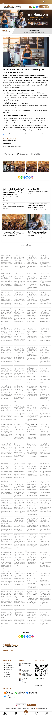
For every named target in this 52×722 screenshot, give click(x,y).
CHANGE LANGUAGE (22, 705)
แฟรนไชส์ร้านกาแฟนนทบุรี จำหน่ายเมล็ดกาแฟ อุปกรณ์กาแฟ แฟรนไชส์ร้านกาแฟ (6, 594)
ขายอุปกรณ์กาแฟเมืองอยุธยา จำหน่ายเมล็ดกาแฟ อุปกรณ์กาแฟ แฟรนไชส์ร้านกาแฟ (45, 575)
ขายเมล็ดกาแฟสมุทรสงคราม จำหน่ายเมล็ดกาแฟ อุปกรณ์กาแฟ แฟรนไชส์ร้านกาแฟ (45, 350)
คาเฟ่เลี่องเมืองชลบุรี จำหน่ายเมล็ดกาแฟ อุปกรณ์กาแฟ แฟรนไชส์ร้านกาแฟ (32, 388)
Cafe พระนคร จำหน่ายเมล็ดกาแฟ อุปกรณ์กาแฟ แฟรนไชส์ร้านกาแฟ (45, 407)
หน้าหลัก (5, 714)
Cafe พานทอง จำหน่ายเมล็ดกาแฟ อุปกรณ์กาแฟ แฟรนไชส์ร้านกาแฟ (32, 349)
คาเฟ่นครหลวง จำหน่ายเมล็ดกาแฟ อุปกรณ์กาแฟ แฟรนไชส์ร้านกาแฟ (32, 294)
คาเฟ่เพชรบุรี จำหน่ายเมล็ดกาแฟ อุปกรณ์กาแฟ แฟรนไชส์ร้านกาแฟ (32, 593)
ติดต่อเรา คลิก (45, 6)
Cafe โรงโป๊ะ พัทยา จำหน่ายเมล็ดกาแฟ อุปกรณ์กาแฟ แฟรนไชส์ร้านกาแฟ (6, 388)
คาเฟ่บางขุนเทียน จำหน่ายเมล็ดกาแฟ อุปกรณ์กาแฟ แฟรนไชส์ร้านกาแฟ (6, 574)
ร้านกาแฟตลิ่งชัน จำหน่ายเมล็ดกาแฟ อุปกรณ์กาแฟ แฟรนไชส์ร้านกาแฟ (45, 294)
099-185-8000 (45, 7)
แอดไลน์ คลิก (22, 153)
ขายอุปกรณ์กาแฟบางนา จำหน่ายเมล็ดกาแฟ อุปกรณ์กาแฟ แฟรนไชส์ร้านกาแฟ (45, 275)
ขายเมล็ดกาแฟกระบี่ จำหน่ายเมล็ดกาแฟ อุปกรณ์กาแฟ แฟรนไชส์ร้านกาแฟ (6, 369)
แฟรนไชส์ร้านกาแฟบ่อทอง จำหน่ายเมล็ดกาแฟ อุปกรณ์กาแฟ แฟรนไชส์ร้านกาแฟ (45, 311)
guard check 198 (9, 204)
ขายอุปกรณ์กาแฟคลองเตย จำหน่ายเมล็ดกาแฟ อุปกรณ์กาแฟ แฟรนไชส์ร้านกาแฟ (19, 484)
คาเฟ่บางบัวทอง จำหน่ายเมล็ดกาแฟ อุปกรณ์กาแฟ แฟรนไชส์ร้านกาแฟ (19, 257)
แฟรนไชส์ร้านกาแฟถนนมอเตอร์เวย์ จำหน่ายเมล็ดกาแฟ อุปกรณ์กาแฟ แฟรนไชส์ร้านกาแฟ (19, 594)
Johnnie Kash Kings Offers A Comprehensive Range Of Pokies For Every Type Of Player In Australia (13, 192)
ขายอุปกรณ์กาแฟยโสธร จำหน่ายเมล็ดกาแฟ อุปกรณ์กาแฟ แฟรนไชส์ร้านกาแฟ (45, 593)
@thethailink (21, 693)
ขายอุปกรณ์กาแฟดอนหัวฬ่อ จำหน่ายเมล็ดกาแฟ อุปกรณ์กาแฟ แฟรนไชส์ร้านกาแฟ (19, 350)
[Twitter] (29, 177)
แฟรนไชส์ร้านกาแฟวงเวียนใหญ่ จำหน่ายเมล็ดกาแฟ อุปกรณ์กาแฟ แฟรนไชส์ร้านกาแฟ (19, 614)
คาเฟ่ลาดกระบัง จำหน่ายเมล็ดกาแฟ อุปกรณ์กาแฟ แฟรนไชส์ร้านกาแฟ (19, 275)
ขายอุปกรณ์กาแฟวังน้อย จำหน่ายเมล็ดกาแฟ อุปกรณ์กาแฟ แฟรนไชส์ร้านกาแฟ (6, 257)
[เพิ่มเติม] (47, 713)
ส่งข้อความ (9, 696)
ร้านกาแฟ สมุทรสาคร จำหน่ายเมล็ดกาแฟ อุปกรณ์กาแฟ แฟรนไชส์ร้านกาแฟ (19, 537)
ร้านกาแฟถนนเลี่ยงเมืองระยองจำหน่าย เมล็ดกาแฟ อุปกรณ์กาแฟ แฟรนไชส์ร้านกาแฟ (37, 206)
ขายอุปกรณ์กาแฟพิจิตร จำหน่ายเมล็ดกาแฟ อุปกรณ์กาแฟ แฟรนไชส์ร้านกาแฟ (26, 680)
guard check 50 (33, 189)
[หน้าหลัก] (5, 713)
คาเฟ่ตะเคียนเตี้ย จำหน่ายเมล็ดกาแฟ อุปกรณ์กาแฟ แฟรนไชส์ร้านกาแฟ (32, 311)
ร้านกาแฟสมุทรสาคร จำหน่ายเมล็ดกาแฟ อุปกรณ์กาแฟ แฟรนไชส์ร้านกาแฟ (45, 520)
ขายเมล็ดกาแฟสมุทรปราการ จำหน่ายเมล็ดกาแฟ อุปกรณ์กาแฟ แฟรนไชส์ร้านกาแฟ (45, 614)
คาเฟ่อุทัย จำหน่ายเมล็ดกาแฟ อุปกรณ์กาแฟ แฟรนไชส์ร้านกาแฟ (32, 537)
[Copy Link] (19, 177)
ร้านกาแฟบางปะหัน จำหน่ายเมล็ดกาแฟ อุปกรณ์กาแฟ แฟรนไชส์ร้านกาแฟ (19, 503)
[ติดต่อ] (26, 711)
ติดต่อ (26, 714)
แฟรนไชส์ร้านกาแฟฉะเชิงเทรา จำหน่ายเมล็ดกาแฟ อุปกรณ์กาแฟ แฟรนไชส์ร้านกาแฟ (6, 556)
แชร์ (36, 714)
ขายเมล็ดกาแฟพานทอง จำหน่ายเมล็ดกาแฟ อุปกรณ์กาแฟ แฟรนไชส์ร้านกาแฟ (32, 408)
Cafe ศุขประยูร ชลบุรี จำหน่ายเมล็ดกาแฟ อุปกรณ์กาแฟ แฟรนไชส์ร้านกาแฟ (32, 465)
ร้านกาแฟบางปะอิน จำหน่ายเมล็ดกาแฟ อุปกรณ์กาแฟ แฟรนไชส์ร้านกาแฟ (6, 520)
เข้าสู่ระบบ (40, 2)
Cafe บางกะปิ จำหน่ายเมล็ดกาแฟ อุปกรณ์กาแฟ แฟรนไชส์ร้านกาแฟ (32, 330)
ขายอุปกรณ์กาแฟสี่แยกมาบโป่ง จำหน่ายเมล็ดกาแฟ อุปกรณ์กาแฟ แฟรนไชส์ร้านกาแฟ (32, 428)
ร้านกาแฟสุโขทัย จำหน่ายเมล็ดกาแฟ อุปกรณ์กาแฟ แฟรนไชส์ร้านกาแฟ (6, 503)
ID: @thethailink (24, 154)
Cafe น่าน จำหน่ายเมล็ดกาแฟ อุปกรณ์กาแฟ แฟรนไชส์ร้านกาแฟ (6, 294)
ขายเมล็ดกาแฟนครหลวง (28, 134)
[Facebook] (24, 177)
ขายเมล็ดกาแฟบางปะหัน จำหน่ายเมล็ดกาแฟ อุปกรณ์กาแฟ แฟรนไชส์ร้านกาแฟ (6, 614)
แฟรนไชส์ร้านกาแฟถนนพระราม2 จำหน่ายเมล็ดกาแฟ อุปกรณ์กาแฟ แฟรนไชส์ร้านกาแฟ (26, 665)
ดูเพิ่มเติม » (5, 200)
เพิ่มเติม (46, 714)
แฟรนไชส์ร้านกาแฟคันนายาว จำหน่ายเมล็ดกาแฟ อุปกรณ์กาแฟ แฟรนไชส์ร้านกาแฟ (6, 466)
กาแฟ (8, 134)
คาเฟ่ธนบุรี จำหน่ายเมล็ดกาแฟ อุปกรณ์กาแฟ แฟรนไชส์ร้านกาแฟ (19, 294)
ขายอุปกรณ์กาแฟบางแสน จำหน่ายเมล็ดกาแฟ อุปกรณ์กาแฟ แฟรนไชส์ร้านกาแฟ (6, 312)
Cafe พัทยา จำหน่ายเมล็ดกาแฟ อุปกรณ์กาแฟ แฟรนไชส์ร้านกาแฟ (32, 446)
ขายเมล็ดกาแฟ (19, 134)
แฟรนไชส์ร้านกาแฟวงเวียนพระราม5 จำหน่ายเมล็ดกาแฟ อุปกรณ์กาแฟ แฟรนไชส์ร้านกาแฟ (19, 466)
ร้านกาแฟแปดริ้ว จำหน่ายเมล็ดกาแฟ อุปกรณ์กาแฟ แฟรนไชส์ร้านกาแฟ (32, 257)
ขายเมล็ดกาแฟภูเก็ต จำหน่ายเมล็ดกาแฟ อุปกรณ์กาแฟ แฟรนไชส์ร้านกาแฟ (19, 369)
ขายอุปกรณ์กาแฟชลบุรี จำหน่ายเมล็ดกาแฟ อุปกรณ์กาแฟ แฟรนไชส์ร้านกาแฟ (6, 275)
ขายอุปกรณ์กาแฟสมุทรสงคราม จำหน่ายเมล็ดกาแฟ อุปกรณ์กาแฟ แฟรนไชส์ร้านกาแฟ (32, 370)
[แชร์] (36, 713)
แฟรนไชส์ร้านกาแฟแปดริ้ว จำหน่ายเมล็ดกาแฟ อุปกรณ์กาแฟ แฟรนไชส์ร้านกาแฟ (6, 330)
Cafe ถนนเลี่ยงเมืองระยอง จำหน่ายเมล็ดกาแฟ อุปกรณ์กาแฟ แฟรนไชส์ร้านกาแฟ (13, 234)
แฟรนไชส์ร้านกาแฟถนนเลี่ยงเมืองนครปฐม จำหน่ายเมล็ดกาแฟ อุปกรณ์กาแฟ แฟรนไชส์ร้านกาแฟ (32, 576)
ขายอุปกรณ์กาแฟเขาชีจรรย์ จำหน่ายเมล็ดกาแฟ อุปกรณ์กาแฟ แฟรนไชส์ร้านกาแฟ (6, 446)
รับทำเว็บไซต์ (44, 708)
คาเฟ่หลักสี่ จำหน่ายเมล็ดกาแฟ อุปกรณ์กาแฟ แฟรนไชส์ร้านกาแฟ (26, 670)
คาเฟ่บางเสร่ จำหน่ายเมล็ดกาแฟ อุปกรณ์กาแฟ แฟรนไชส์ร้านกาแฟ (45, 537)
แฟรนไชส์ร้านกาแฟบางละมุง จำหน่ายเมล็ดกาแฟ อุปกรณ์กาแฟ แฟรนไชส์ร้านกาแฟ (45, 389)
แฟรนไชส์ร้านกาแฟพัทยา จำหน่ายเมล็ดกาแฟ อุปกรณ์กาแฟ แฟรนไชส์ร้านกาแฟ (32, 555)
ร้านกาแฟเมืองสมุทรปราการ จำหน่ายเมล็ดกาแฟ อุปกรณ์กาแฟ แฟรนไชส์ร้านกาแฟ (6, 538)
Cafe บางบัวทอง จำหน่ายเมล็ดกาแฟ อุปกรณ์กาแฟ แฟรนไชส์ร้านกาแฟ (19, 555)
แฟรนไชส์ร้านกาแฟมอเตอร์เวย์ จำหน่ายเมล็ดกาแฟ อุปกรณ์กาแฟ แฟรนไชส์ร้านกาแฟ (27, 675)
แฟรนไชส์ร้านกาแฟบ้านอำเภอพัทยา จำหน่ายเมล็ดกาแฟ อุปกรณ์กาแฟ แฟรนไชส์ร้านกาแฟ (32, 484)
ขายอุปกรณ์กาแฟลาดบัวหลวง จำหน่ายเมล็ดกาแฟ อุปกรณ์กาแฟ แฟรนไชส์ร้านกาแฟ (19, 331)
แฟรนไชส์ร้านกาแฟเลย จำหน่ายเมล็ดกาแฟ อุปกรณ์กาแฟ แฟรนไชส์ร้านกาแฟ (6, 483)
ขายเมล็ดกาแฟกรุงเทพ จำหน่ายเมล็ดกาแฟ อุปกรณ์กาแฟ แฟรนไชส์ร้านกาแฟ (45, 556)
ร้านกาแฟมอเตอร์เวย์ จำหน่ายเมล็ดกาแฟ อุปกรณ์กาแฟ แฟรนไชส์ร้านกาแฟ (6, 427)
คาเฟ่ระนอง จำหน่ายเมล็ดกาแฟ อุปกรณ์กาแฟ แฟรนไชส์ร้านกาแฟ (19, 520)
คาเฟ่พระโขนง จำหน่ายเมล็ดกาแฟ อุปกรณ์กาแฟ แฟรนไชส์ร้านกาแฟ (45, 427)
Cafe (5, 134)
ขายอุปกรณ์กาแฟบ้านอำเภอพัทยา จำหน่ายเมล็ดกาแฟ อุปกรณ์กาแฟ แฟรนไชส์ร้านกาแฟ (45, 484)
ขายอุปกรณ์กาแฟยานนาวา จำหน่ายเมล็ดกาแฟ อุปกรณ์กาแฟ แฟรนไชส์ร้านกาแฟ (6, 350)
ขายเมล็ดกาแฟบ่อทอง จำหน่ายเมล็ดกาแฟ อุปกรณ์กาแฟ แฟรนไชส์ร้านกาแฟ (45, 330)
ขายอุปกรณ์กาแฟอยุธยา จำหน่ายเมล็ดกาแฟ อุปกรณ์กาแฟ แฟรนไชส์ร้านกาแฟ (19, 407)
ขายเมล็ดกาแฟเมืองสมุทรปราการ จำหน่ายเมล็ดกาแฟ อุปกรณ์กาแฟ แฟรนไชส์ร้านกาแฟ (45, 370)
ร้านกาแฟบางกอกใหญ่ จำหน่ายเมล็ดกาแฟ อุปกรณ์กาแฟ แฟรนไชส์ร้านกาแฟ (19, 447)
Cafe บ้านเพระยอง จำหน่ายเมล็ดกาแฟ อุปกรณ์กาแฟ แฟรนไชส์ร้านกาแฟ (38, 234)
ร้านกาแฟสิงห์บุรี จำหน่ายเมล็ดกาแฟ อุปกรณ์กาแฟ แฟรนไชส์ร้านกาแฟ (45, 446)
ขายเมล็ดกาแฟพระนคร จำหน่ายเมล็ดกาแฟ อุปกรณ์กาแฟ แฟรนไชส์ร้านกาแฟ (19, 389)
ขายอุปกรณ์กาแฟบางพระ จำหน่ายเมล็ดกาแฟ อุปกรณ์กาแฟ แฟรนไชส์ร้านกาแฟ (32, 276)
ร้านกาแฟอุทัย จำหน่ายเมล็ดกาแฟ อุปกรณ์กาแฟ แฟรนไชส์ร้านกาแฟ (19, 311)
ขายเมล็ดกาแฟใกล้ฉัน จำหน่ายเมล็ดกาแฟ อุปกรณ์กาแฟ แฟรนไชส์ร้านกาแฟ (45, 503)
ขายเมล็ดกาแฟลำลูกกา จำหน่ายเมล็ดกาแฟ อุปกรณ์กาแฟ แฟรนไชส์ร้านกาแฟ (19, 428)
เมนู (15, 714)
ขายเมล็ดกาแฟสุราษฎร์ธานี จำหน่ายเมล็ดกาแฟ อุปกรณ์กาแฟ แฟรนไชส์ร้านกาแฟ (32, 504)
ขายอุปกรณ (12, 134)
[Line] (22, 177)
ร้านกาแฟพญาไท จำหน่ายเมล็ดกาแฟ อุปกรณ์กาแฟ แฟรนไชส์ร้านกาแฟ (45, 257)
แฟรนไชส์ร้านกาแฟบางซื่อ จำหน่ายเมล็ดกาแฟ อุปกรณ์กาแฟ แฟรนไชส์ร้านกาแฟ (19, 574)
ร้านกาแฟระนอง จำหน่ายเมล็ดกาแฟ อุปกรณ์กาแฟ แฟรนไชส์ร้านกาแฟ (32, 613)
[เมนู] (16, 713)
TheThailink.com (37, 154)
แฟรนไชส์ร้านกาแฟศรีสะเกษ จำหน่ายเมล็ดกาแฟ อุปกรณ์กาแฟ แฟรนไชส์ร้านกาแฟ (6, 408)
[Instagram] (32, 177)
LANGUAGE (47, 2)
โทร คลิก (7, 153)
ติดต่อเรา (36, 2)
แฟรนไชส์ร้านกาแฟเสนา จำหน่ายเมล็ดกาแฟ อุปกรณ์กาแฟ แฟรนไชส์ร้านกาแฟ (45, 465)
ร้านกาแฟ (39, 134)
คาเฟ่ (35, 134)
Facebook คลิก (36, 153)
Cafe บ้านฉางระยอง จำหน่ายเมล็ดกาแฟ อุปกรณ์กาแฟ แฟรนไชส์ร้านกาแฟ (32, 520)
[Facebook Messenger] (27, 177)
